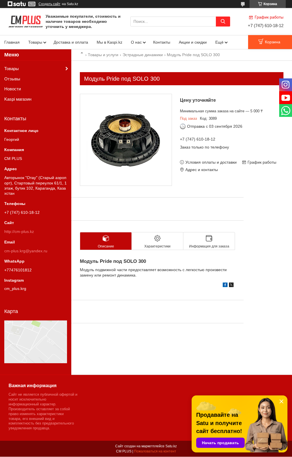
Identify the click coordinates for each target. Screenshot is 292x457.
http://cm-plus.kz (19, 231)
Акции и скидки (193, 42)
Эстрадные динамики (143, 54)
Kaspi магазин (17, 99)
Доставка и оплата (71, 42)
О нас (136, 42)
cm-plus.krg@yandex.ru (25, 251)
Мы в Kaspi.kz (109, 42)
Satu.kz (171, 446)
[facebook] (225, 285)
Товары (35, 42)
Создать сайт (49, 4)
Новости (12, 88)
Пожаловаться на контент (155, 451)
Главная (12, 42)
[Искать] (223, 22)
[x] (231, 285)
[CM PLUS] (26, 21)
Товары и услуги (103, 54)
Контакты (161, 42)
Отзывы (12, 78)
